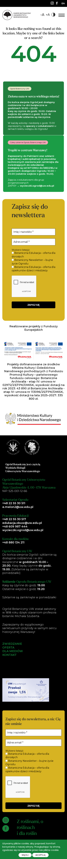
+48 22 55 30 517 (14, 519)
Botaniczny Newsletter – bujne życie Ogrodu (32, 261)
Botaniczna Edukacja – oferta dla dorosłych (33, 254)
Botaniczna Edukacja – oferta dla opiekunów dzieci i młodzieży (33, 269)
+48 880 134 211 (13, 542)
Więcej (25, 855)
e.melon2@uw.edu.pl (17, 507)
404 (34, 53)
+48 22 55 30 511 (13, 503)
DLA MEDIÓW (12, 651)
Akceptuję (40, 855)
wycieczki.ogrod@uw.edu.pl (22, 530)
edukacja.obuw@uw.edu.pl (22, 523)
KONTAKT (9, 655)
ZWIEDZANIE (12, 644)
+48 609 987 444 (14, 526)
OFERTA (8, 647)
